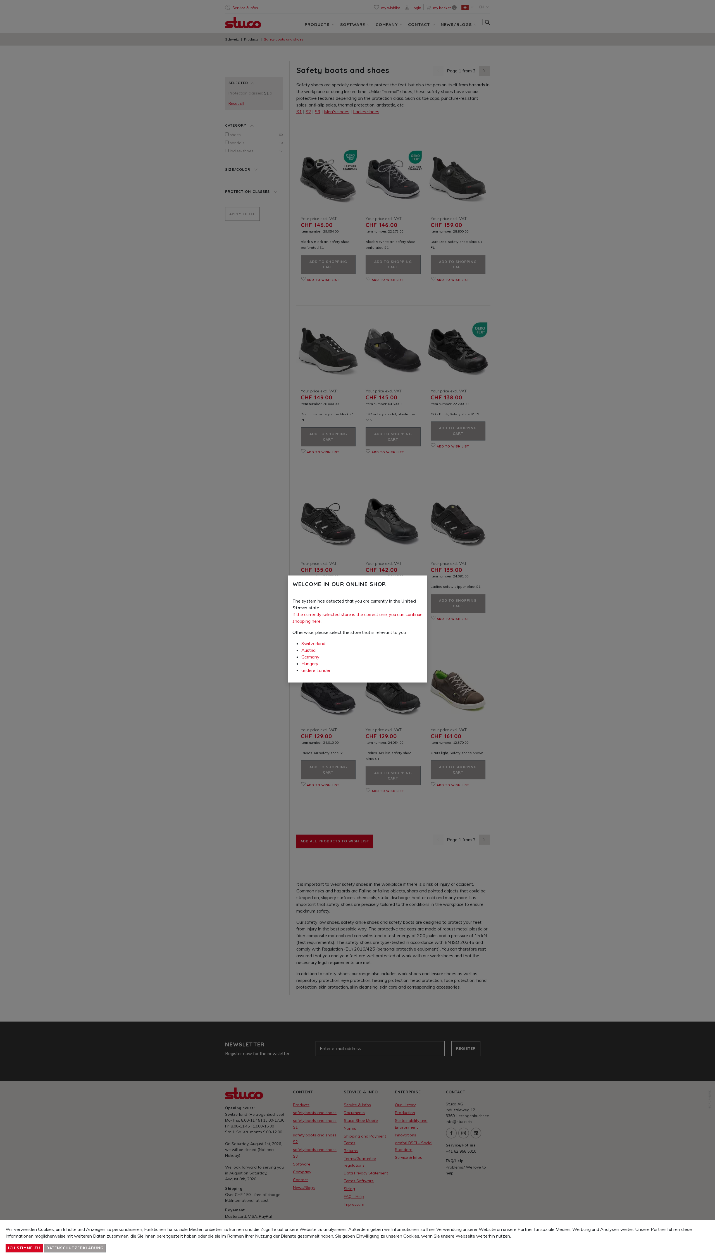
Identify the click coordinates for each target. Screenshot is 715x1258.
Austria (308, 650)
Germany (310, 657)
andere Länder (315, 670)
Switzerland (313, 643)
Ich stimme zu (24, 1247)
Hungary (309, 663)
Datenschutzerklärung (74, 1247)
